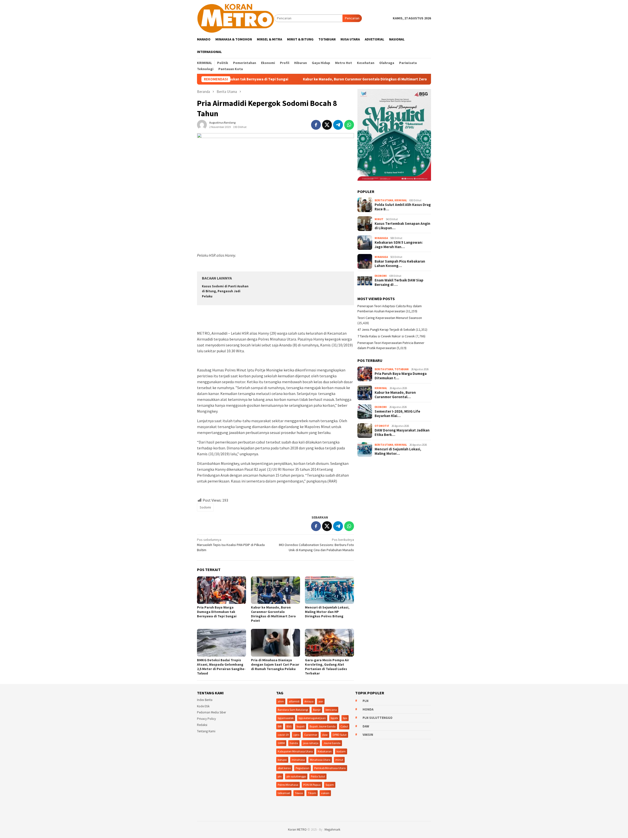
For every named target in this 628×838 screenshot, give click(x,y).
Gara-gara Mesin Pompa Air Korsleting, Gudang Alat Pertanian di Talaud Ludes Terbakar (327, 666)
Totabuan (401, 369)
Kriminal (400, 200)
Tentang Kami (206, 731)
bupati (301, 726)
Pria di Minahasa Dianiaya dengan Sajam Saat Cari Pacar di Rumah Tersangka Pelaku (275, 664)
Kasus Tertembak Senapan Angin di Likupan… (402, 225)
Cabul (344, 726)
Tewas (299, 793)
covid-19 (283, 734)
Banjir (317, 709)
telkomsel (284, 793)
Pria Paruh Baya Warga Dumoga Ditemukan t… (401, 375)
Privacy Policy (206, 719)
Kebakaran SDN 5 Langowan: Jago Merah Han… (399, 244)
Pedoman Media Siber (211, 712)
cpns (296, 734)
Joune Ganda (331, 743)
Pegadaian (302, 768)
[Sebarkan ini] (316, 125)
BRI (280, 726)
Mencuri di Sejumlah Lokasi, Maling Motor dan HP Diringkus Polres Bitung (327, 611)
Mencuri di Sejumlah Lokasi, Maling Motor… (398, 451)
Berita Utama (384, 200)
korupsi (282, 760)
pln (280, 776)
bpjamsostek (286, 718)
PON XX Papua (312, 785)
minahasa (298, 760)
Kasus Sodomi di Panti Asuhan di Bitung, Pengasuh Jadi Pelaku (225, 291)
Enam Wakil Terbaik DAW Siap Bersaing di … (399, 282)
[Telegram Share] (338, 125)
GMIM (281, 743)
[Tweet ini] (327, 125)
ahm (281, 701)
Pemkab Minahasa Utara (330, 768)
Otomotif (382, 426)
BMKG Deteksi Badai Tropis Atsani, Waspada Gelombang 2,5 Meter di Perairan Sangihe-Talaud (221, 666)
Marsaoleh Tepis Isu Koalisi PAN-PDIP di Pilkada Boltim (231, 544)
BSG (289, 726)
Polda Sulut (318, 776)
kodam (341, 751)
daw (325, 734)
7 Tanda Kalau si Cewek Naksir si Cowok (386, 336)
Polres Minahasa (288, 785)
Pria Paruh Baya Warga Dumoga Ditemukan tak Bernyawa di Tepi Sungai (216, 611)
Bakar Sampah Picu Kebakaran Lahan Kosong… (400, 263)
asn (320, 701)
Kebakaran (325, 751)
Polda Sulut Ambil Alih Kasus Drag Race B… (403, 207)
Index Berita (204, 700)
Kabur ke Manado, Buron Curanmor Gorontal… (395, 394)
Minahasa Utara (320, 760)
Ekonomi (381, 276)
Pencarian (352, 18)
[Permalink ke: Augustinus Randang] (202, 124)
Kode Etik (203, 706)
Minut (379, 219)
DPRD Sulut (340, 734)
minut (339, 760)
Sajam (330, 785)
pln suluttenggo (296, 776)
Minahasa (381, 238)
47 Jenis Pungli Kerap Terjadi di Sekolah (386, 329)
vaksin (325, 793)
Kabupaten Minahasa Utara (295, 751)
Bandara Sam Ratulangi (293, 709)
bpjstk (334, 718)
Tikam (312, 793)
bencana (331, 709)
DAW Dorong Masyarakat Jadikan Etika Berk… (402, 432)
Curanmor (310, 734)
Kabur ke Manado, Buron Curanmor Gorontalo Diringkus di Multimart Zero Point (341, 79)
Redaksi (202, 725)
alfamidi (294, 701)
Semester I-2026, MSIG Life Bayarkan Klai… (397, 413)
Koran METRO (297, 829)
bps (345, 718)
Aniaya (309, 701)
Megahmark (332, 829)
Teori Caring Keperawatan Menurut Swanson (389, 318)
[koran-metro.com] (235, 18)
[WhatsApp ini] (349, 125)
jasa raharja (310, 743)
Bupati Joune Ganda (323, 726)
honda (294, 743)
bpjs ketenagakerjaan (312, 718)
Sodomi (205, 507)
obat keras (284, 768)
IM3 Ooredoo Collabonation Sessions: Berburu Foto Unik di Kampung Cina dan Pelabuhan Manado (316, 544)
